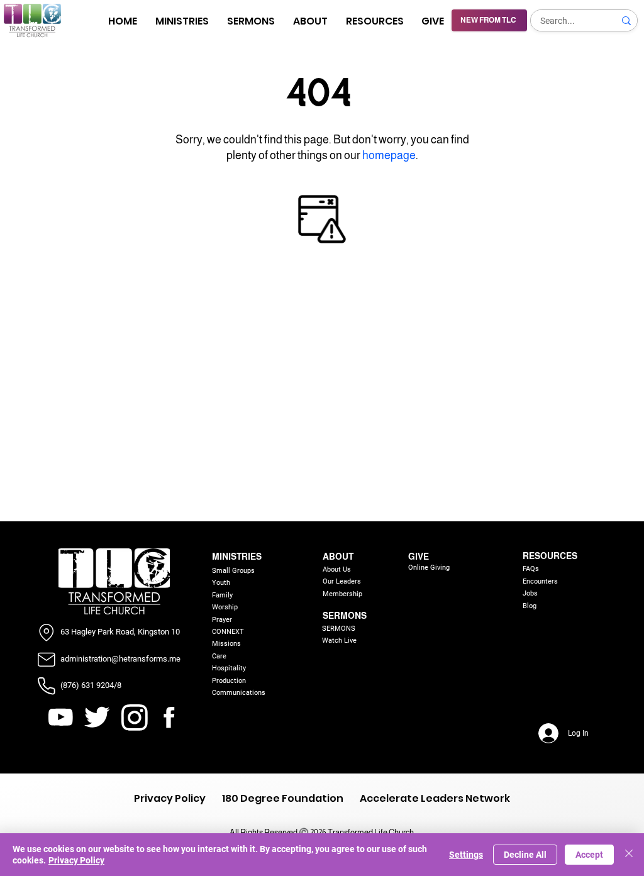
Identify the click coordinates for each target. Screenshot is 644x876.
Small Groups (233, 571)
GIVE (418, 557)
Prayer (222, 620)
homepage (389, 155)
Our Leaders (342, 581)
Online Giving (429, 567)
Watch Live (339, 640)
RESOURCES (550, 556)
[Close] (628, 854)
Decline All (525, 855)
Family (222, 595)
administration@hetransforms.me (120, 658)
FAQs (531, 569)
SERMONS (345, 616)
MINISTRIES (237, 557)
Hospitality (229, 668)
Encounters (540, 581)
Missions (226, 644)
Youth (221, 583)
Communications (238, 693)
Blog (529, 606)
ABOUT (338, 557)
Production (229, 681)
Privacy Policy (76, 860)
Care (219, 656)
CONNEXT (228, 632)
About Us (337, 569)
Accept (589, 855)
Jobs (530, 593)
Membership (342, 594)
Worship (225, 607)
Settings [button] (466, 855)
